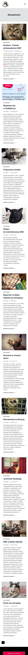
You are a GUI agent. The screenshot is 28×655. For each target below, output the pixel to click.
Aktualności (6, 42)
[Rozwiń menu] (25, 4)
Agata (7, 111)
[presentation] (14, 32)
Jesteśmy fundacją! (12, 479)
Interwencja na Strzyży (14, 419)
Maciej (7, 606)
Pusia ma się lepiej (12, 603)
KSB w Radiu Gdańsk (12, 542)
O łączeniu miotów (12, 170)
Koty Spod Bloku (9, 51)
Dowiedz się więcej (9, 78)
